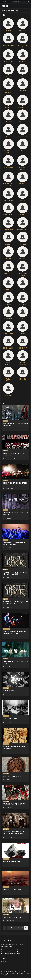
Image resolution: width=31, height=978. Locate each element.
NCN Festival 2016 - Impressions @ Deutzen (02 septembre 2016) (15, 484)
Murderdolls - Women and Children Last (14, 804)
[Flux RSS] (7, 2)
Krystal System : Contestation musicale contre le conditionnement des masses (13, 833)
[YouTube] (5, 2)
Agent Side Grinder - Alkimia (10, 719)
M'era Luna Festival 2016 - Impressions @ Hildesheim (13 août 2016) (14, 543)
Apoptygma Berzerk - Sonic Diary (12, 917)
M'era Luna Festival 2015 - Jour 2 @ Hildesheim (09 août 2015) (15, 662)
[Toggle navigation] (28, 5)
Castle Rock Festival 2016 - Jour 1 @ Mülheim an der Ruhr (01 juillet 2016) (15, 603)
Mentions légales (11, 973)
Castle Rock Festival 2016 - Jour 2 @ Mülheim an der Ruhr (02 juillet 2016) (15, 573)
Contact (3, 965)
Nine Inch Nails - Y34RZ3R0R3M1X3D (12, 889)
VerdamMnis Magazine (8, 10)
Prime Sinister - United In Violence (12, 862)
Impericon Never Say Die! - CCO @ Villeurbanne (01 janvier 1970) (15, 425)
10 (22, 928)
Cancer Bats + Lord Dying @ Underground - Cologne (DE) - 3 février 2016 (15, 632)
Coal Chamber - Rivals (9, 691)
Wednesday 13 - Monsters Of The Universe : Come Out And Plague (14, 748)
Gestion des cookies (11, 975)
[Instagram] (3, 2)
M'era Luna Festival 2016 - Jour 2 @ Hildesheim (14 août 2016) (15, 514)
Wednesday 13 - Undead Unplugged (12, 776)
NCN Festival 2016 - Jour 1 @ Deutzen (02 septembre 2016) (13, 454)
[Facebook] (1, 2)
